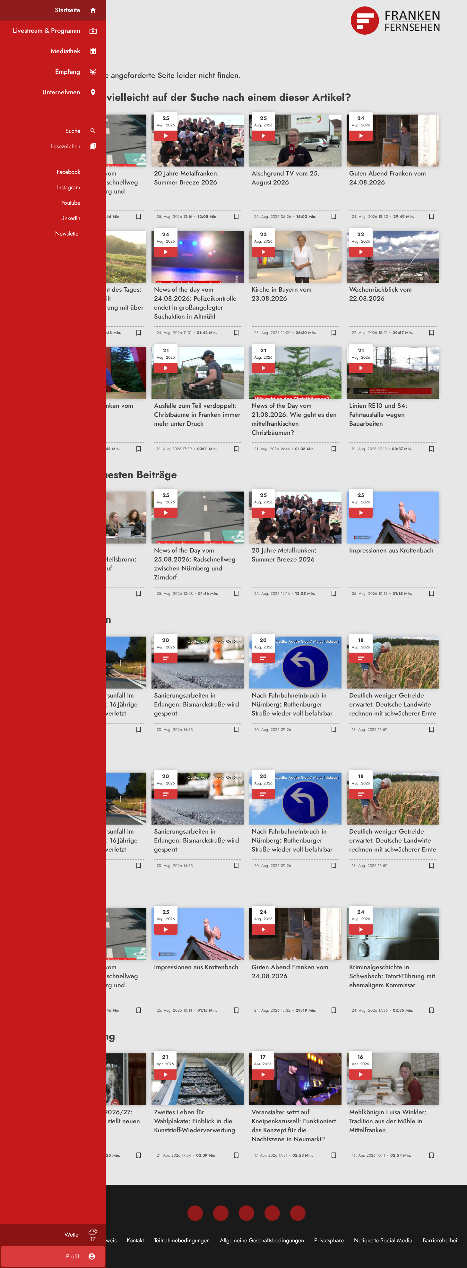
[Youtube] (246, 1213)
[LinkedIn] (272, 1213)
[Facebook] (195, 1213)
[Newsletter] (298, 1213)
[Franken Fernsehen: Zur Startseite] (396, 20)
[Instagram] (221, 1213)
